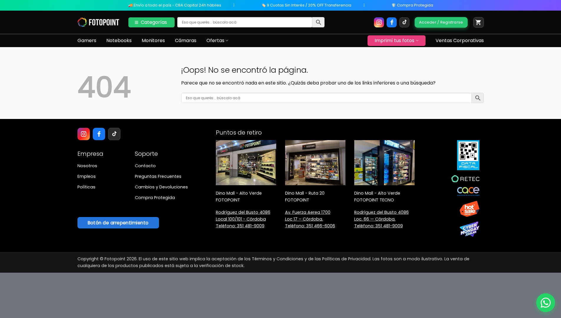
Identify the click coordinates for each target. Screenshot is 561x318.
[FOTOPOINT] (98, 22)
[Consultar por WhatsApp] (545, 302)
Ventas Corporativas (460, 40)
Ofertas (215, 40)
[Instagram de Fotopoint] (379, 22)
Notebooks (119, 40)
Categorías (154, 22)
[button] (478, 22)
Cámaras (185, 40)
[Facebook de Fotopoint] (392, 22)
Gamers (86, 40)
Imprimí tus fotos (394, 40)
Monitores (153, 40)
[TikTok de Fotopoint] (404, 22)
